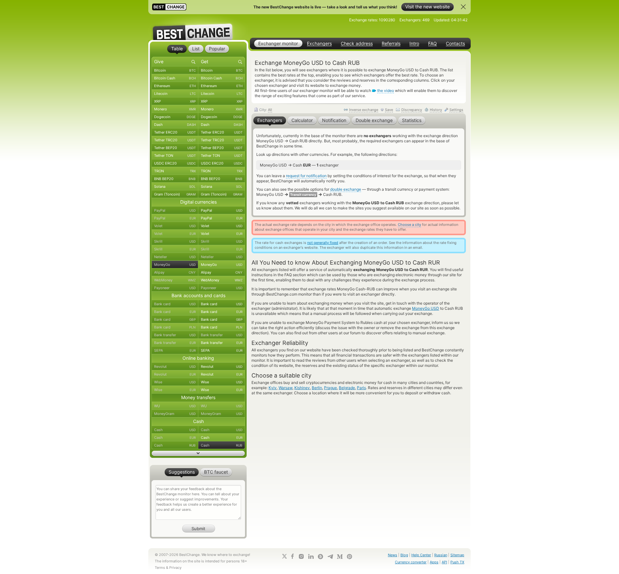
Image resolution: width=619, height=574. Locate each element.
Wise (175, 382)
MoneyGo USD (425, 308)
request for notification (306, 175)
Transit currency (303, 194)
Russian (440, 555)
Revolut (175, 366)
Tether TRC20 (175, 140)
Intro (414, 43)
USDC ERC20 (175, 163)
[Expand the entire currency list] (198, 453)
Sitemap (457, 555)
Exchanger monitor (278, 43)
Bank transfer (175, 335)
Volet (175, 226)
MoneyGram (175, 413)
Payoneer (175, 288)
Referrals (391, 43)
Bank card (175, 304)
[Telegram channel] (330, 556)
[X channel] (285, 556)
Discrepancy (411, 109)
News (392, 555)
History (436, 109)
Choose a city (409, 224)
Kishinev (302, 387)
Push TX (457, 562)
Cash (175, 430)
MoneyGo (175, 264)
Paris (361, 387)
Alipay (175, 272)
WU (175, 406)
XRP (175, 101)
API (444, 562)
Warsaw (285, 387)
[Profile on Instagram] (301, 556)
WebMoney (175, 280)
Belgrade (347, 387)
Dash (175, 124)
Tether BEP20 (175, 148)
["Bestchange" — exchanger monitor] (198, 27)
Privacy (175, 567)
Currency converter (411, 562)
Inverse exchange (363, 109)
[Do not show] (463, 6)
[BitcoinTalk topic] (320, 556)
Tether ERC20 (175, 132)
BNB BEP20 (175, 178)
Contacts (455, 43)
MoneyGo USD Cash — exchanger (299, 164)
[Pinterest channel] (349, 556)
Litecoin (175, 93)
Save (389, 109)
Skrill (175, 241)
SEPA (175, 350)
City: (265, 109)
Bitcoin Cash (175, 78)
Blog (404, 555)
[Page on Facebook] (292, 556)
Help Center (421, 555)
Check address (357, 43)
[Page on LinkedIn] (311, 556)
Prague (330, 387)
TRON (175, 171)
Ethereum (175, 86)
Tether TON (175, 155)
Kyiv (273, 387)
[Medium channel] (340, 556)
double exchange (345, 189)
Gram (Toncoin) (175, 194)
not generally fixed (322, 242)
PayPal (175, 210)
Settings (456, 109)
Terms (160, 567)
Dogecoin (175, 117)
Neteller (175, 257)
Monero (175, 109)
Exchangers (319, 43)
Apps (434, 562)
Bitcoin (175, 70)
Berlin (317, 387)
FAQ (432, 43)
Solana (175, 186)
